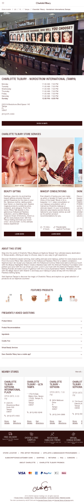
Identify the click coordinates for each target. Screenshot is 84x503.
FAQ (61, 458)
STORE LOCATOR (10, 453)
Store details (7, 422)
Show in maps (42, 123)
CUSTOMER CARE (25, 458)
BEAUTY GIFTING (12, 191)
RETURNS (52, 458)
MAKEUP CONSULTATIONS (53, 191)
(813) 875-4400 (8, 114)
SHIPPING (41, 458)
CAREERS (71, 458)
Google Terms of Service (62, 500)
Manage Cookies (65, 498)
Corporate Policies (53, 498)
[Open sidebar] (3, 3)
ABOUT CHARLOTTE (28, 462)
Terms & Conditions (40, 498)
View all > (78, 372)
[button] (42, 321)
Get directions (17, 422)
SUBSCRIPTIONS (11, 458)
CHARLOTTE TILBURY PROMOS (51, 462)
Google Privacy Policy (45, 500)
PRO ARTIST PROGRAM (30, 453)
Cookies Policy (28, 498)
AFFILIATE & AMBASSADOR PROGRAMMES (60, 453)
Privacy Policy (19, 498)
